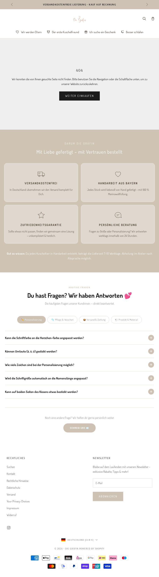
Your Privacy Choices (18, 501)
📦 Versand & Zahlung (94, 319)
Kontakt (11, 473)
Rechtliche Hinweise (17, 480)
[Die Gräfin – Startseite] (79, 19)
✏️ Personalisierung (31, 319)
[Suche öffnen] (144, 19)
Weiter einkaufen (79, 95)
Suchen (11, 467)
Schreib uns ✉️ (79, 427)
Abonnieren (108, 496)
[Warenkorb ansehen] (153, 19)
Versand (11, 494)
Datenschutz (13, 487)
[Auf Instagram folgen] (9, 528)
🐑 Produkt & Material (126, 319)
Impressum (13, 508)
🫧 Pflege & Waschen (62, 319)
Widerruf (12, 515)
